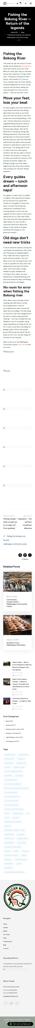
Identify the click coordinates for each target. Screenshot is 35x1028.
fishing (7, 767)
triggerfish (9, 863)
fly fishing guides (11, 792)
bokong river (23, 754)
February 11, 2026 (12, 640)
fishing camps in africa (13, 729)
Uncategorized (11, 741)
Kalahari (16, 817)
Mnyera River (9, 834)
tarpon (24, 855)
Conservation (7, 941)
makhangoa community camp (17, 37)
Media (5, 931)
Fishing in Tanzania (12, 733)
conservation (21, 763)
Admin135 (14, 32)
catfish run (9, 763)
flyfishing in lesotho (12, 796)
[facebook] (5, 1003)
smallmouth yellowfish (13, 847)
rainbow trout (22, 838)
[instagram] (17, 1003)
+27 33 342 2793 (11, 990)
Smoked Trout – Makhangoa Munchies (16, 644)
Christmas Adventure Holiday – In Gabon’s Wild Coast (21, 700)
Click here (22, 345)
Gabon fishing (18, 813)
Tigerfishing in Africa (13, 737)
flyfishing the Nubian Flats (14, 809)
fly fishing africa (11, 780)
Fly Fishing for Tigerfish (13, 784)
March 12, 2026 (12, 597)
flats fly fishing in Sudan (13, 771)
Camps (5, 927)
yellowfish (8, 868)
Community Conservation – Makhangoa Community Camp (17, 603)
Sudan (16, 851)
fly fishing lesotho (11, 805)
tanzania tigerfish (11, 855)
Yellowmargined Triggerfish (14, 872)
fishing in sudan (19, 767)
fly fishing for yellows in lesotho (16, 788)
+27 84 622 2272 (11, 993)
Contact (6, 948)
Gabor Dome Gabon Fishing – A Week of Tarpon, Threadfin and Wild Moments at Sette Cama (20, 684)
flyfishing (8, 775)
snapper (7, 851)
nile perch (21, 834)
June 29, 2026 (19, 692)
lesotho (28, 35)
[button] (20, 1024)
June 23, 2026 (19, 706)
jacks (7, 817)
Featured (9, 725)
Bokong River (26, 66)
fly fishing (19, 775)
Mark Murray (19, 675)
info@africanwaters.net (10, 996)
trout (19, 863)
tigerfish (8, 859)
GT (28, 813)
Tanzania (25, 851)
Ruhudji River (9, 842)
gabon (7, 813)
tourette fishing (21, 859)
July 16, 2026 (18, 672)
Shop (5, 938)
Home (5, 924)
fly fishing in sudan (11, 801)
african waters (10, 754)
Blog (22, 32)
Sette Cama (21, 842)
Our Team (6, 934)
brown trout (9, 759)
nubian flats (9, 838)
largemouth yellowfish (13, 822)
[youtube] (11, 1003)
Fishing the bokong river (16, 35)
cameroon (21, 759)
